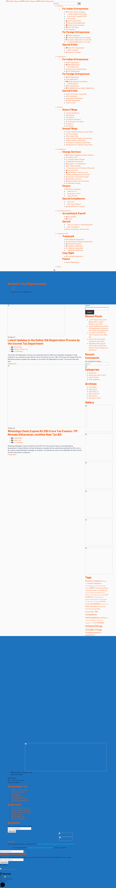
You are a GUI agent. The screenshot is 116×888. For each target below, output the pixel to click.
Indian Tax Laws (104, 604)
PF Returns (69, 124)
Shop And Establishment (74, 98)
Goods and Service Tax (97, 375)
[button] (58, 884)
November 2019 (95, 398)
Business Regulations (94, 583)
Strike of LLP (71, 191)
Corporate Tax (102, 590)
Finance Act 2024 (95, 592)
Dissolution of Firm (73, 194)
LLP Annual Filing (72, 134)
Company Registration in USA (79, 40)
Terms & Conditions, (44, 844)
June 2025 (93, 387)
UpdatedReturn (90, 635)
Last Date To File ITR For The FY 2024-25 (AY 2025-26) (98, 335)
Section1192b (95, 609)
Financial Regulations (94, 595)
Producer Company (74, 52)
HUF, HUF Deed (73, 27)
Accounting (72, 217)
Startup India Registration (76, 23)
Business (16, 349)
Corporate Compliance (91, 590)
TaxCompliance (92, 617)
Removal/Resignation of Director (78, 174)
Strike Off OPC (72, 196)
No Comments (18, 351)
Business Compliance (93, 581)
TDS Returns (70, 117)
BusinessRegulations (90, 585)
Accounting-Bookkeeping (20, 801)
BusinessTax (98, 585)
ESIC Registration (72, 79)
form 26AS (102, 595)
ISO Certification (71, 96)
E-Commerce (70, 29)
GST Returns (70, 115)
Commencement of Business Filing (81, 168)
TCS (92, 623)
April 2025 (93, 391)
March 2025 (94, 394)
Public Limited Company (76, 25)
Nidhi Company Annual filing (75, 140)
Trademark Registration (76, 239)
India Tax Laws (91, 606)
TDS (95, 623)
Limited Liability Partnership (77, 14)
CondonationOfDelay (101, 588)
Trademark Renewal (74, 244)
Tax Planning (98, 620)
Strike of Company (74, 189)
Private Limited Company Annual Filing (79, 132)
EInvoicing (87, 592)
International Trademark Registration (80, 242)
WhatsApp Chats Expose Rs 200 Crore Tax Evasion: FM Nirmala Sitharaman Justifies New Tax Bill (42, 432)
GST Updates (97, 601)
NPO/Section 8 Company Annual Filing (79, 145)
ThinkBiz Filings (93, 629)
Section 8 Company (18, 819)
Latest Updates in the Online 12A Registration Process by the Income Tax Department (98, 328)
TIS (101, 632)
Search (87, 305)
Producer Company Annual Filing (78, 143)
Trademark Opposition (75, 248)
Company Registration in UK (78, 42)
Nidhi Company (72, 50)
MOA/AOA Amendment (75, 161)
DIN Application (72, 84)
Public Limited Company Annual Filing (79, 138)
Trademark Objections (75, 246)
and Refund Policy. (67, 844)
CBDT (92, 588)
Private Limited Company (76, 12)
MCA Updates (94, 379)
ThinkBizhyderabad (92, 633)
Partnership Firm (17, 814)
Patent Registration (72, 262)
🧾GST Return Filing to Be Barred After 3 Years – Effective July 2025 (98, 322)
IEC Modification (73, 86)
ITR (86, 609)
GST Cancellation (73, 227)
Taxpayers (92, 620)
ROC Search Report (74, 204)
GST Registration (73, 62)
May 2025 (93, 389)
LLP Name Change (73, 166)
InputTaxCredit (102, 606)
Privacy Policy (56, 844)
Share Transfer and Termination (78, 181)
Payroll (69, 219)
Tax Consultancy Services (78, 229)
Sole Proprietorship (74, 21)
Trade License (70, 103)
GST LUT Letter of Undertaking (80, 225)
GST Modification (73, 71)
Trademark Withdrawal (75, 250)
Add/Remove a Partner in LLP (77, 172)
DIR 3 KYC (70, 202)
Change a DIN (72, 157)
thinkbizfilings (17, 347)
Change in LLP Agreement (76, 164)
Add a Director (72, 170)
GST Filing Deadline (102, 599)
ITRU (89, 609)
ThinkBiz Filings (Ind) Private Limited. (40, 848)
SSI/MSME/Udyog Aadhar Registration (80, 88)
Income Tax (24, 349)
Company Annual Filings (19, 790)
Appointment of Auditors (76, 206)
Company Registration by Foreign (79, 37)
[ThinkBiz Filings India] (14, 1)
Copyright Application (75, 256)
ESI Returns (70, 126)
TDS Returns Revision (73, 119)
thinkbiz (100, 622)
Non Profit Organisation (76, 48)
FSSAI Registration (73, 100)
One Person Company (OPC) (77, 16)
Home (13, 287)
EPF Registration (73, 77)
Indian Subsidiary (74, 35)
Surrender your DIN (74, 179)
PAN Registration (74, 65)
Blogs (13, 290)
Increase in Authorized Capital (77, 177)
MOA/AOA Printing (73, 183)
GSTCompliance (97, 597)
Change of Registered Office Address (80, 155)
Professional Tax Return (75, 122)
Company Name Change (76, 159)
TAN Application (73, 67)
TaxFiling (103, 618)
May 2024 (93, 396)
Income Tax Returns (72, 113)
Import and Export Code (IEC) (76, 94)
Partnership (71, 18)
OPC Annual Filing (72, 136)
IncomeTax (95, 604)
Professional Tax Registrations (76, 69)
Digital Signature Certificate (77, 81)
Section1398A (89, 612)
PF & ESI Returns (17, 796)
